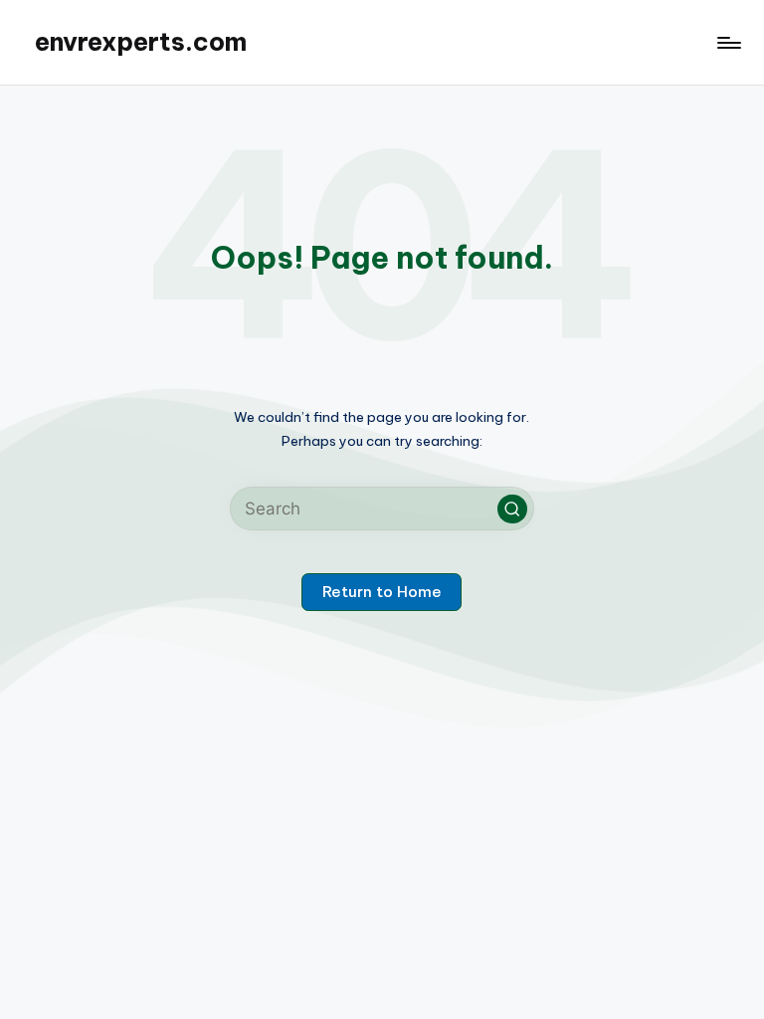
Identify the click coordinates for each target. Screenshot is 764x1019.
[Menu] (727, 43)
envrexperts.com (141, 42)
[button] (512, 509)
